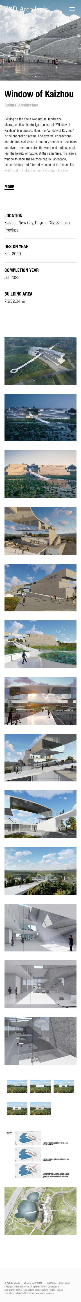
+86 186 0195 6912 (45, 1294)
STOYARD (38, 1284)
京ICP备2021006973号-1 (58, 1284)
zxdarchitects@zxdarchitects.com (19, 1294)
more (9, 187)
